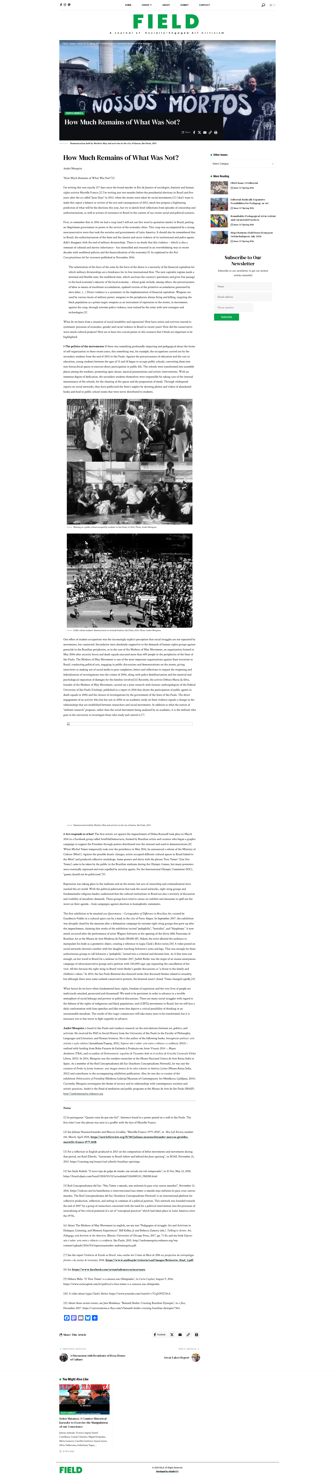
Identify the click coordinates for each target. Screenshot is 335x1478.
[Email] (204, 132)
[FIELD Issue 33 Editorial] (219, 187)
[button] (263, 5)
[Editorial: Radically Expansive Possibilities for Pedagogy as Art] (219, 204)
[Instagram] (65, 4)
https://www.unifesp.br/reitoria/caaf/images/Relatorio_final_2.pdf (149, 1260)
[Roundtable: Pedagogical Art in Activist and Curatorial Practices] (219, 220)
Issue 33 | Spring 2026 (244, 187)
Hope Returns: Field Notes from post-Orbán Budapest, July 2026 (252, 234)
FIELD (167, 21)
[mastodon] (69, 4)
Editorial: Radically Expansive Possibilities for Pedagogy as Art (250, 201)
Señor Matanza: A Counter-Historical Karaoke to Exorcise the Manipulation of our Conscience (83, 1422)
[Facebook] (61, 4)
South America (74, 113)
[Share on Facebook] (194, 132)
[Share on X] (199, 132)
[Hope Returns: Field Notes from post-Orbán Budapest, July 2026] (219, 237)
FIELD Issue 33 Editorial (244, 183)
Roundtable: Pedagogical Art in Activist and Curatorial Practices (253, 218)
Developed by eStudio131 (167, 1471)
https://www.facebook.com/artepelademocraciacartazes (108, 1269)
